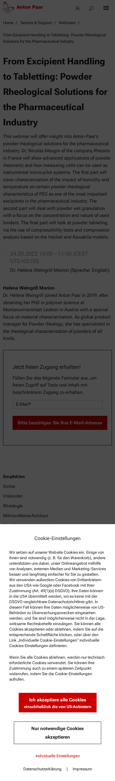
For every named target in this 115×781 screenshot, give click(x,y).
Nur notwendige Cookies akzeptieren (57, 733)
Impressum (82, 769)
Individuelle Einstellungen (58, 756)
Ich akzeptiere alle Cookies (57, 703)
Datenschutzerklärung (42, 769)
